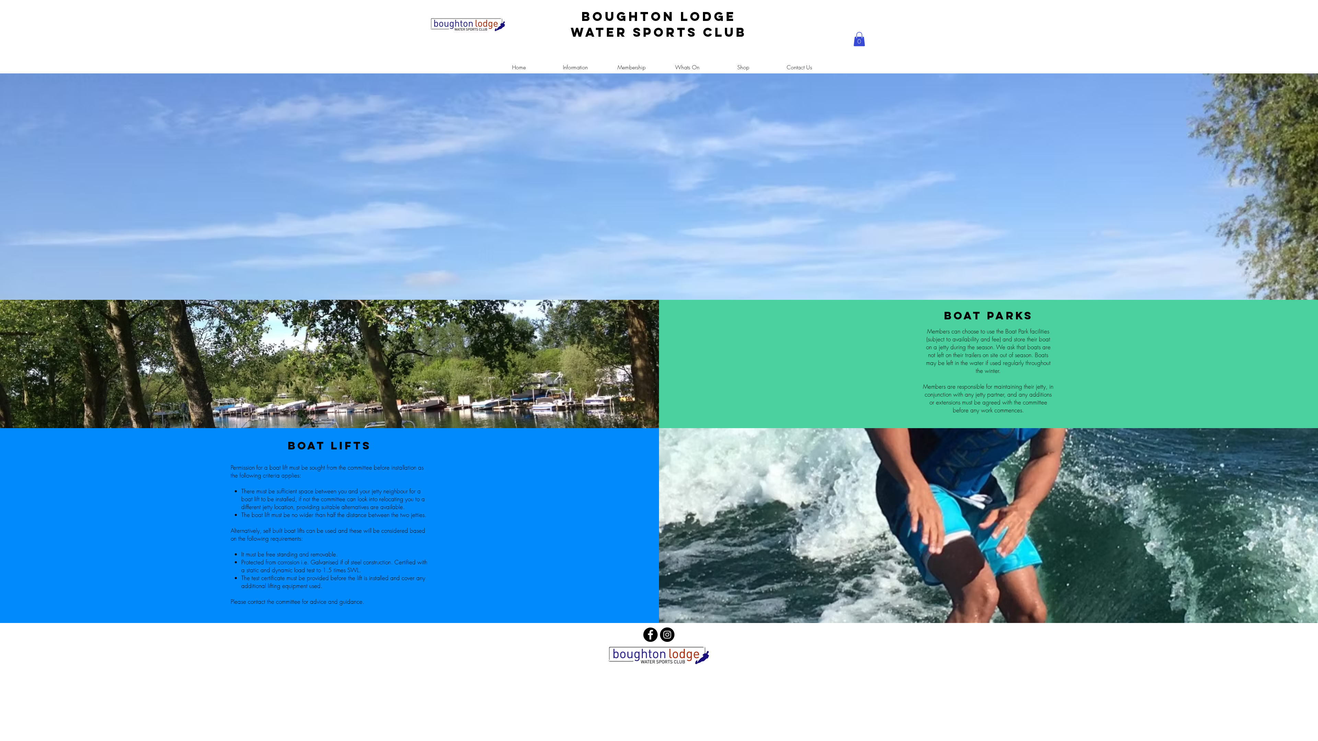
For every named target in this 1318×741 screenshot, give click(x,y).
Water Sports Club (659, 32)
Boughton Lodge (658, 16)
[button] (859, 39)
